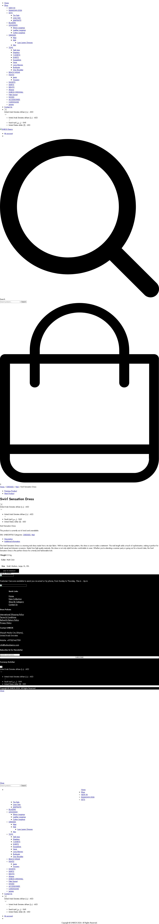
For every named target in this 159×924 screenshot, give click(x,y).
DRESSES (12, 35)
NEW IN (12, 8)
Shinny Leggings (19, 28)
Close (2, 691)
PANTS (11, 75)
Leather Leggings (19, 30)
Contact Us (8, 107)
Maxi (14, 37)
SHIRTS (16, 57)
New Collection (15, 599)
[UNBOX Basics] (6, 129)
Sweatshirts (17, 60)
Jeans (15, 77)
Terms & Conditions (8, 617)
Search (23, 302)
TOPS (11, 47)
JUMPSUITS (17, 20)
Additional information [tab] (12, 541)
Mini (14, 45)
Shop (6, 5)
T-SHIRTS (16, 55)
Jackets (11, 104)
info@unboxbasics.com (9, 645)
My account (8, 133)
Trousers (16, 80)
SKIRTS (11, 85)
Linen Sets (17, 18)
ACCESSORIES (14, 99)
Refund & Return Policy (9, 620)
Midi (14, 40)
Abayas (11, 89)
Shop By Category (16, 601)
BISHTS (11, 87)
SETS (11, 13)
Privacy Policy (5, 623)
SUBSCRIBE (79, 657)
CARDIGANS (14, 102)
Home (6, 3)
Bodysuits (16, 67)
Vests (15, 62)
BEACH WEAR (14, 72)
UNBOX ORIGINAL (16, 92)
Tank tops (16, 50)
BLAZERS (12, 23)
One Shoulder (18, 70)
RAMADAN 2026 (15, 10)
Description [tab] (8, 539)
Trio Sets (16, 15)
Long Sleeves (18, 65)
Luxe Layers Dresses (25, 42)
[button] (9, 571)
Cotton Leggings (19, 32)
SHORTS (12, 82)
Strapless (16, 52)
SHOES (11, 97)
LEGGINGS (13, 25)
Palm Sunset (13, 94)
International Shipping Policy (12, 614)
